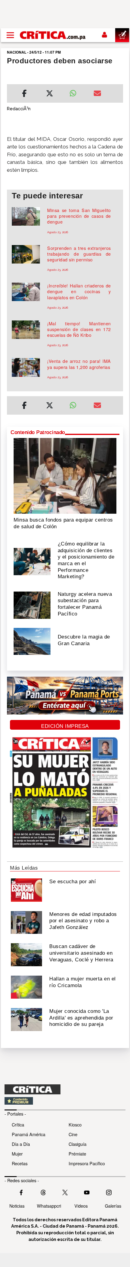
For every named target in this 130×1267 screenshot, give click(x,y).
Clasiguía (77, 1144)
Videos (81, 1205)
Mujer (17, 1153)
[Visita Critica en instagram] (109, 1192)
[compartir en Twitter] (49, 94)
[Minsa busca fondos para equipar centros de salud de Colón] (65, 475)
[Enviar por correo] (97, 94)
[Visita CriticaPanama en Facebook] (21, 1192)
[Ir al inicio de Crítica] (53, 35)
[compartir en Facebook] (24, 94)
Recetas (20, 1163)
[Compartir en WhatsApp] (77, 92)
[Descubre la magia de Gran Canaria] (32, 641)
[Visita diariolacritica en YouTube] (86, 1192)
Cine (73, 1134)
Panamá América (28, 1134)
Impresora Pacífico (87, 1163)
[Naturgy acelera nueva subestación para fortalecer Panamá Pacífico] (32, 604)
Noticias (16, 1205)
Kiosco (75, 1124)
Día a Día (21, 1144)
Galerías (113, 1205)
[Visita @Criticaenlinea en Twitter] (43, 1192)
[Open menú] (10, 35)
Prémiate (77, 1153)
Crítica (18, 1124)
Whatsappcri (49, 1205)
